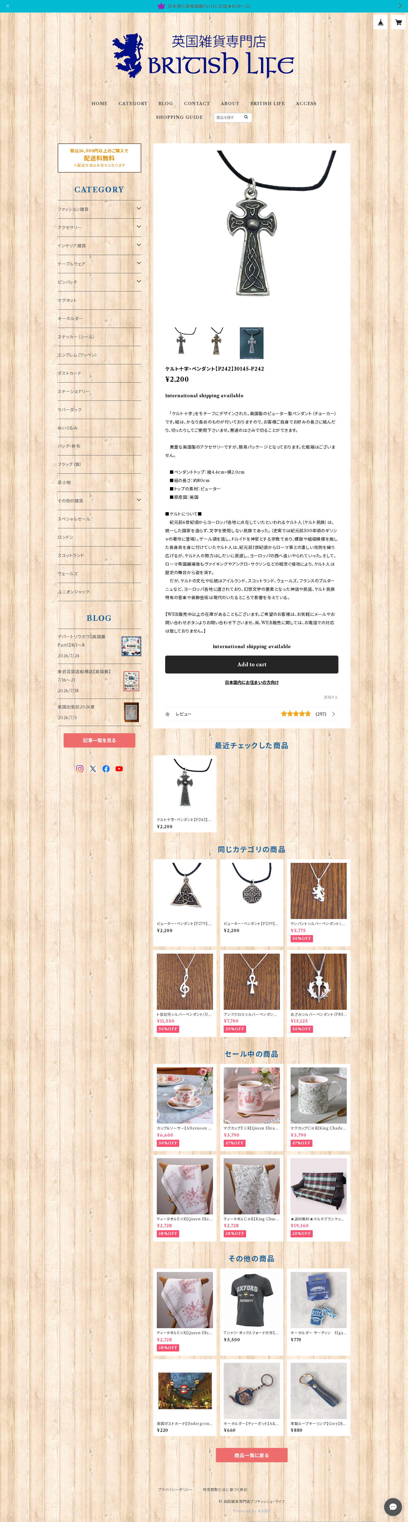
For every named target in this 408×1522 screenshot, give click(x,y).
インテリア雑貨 (72, 245)
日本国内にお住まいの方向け (252, 682)
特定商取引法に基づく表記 (225, 1489)
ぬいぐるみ (68, 428)
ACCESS (306, 103)
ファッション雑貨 (73, 209)
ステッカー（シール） (76, 337)
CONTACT (197, 103)
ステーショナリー (74, 391)
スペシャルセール (74, 519)
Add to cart (251, 665)
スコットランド (71, 555)
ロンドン (65, 537)
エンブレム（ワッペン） (78, 355)
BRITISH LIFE (268, 103)
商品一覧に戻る (251, 1455)
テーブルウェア (72, 264)
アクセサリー (70, 227)
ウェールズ (68, 573)
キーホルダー (70, 318)
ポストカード (70, 373)
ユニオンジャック (73, 592)
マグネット (67, 300)
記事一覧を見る (99, 740)
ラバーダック (70, 409)
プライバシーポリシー (175, 1489)
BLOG (165, 103)
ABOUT (230, 103)
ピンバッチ (67, 282)
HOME (99, 103)
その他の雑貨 (70, 501)
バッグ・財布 (69, 446)
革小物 (64, 482)
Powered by (245, 1511)
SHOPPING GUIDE (179, 117)
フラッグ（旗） (70, 464)
